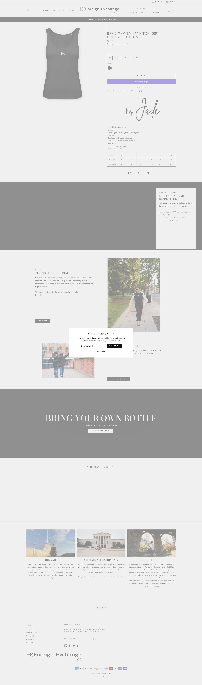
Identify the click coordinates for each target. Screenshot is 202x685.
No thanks (101, 351)
